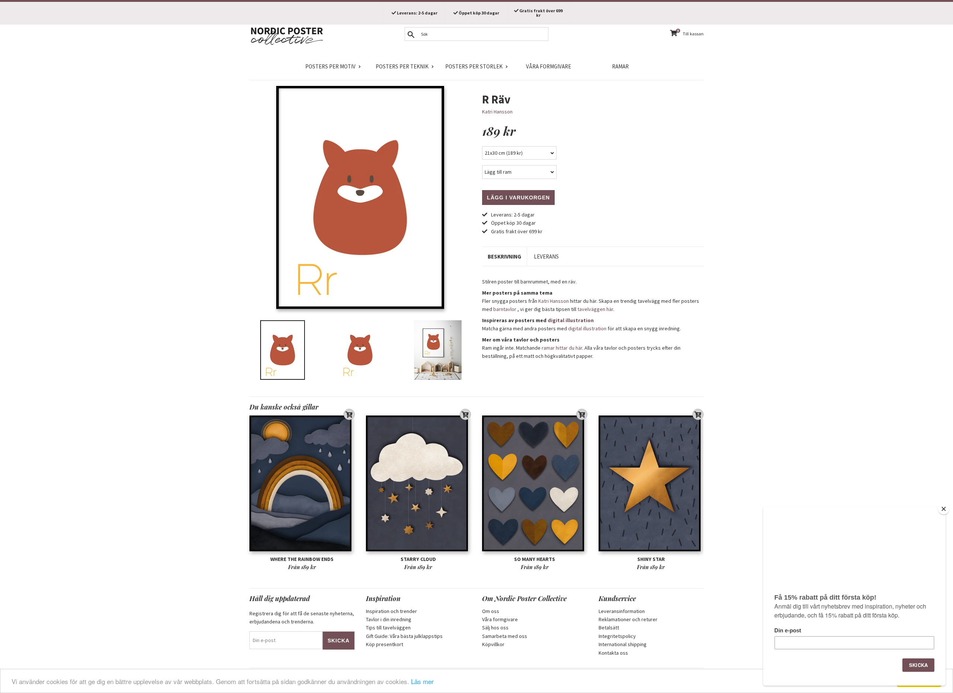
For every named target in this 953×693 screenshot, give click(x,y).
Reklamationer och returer (628, 619)
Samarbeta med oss (504, 636)
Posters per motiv (330, 66)
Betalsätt (609, 627)
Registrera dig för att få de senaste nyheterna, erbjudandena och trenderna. (301, 617)
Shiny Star (651, 559)
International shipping (623, 644)
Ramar (620, 66)
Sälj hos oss (495, 627)
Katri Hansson (497, 111)
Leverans (546, 256)
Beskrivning (504, 256)
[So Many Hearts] (534, 483)
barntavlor (504, 309)
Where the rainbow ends (302, 559)
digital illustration (571, 320)
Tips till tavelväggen (388, 627)
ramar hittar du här (562, 347)
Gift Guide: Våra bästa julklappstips (404, 636)
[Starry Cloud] (418, 483)
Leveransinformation (622, 611)
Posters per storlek (474, 66)
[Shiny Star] (651, 483)
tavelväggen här (595, 309)
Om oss (490, 611)
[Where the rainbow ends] (302, 483)
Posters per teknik (402, 66)
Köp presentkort (384, 644)
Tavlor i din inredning (388, 619)
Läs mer (422, 681)
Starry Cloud (418, 559)
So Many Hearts (534, 559)
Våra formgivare (548, 66)
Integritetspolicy (617, 636)
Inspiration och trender (391, 611)
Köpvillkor (493, 644)
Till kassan (693, 33)
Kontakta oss (613, 652)
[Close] (943, 508)
